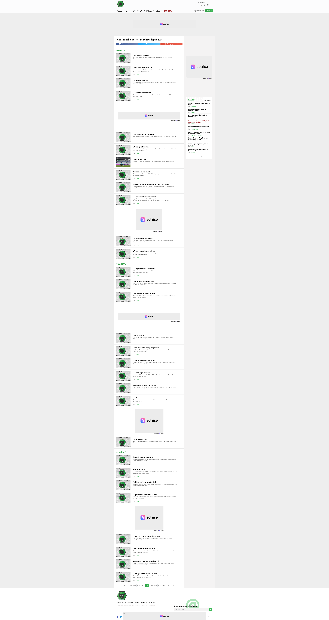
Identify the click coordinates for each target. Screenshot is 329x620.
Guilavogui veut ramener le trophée (145, 574)
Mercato (193, 112)
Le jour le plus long (139, 159)
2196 (163, 585)
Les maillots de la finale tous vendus (145, 197)
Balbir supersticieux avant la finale (145, 482)
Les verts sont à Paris (140, 439)
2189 (134, 585)
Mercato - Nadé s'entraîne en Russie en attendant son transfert (198, 150)
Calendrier (130, 602)
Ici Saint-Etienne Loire (129, 605)
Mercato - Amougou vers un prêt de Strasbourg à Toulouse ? (197, 110)
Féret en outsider (138, 335)
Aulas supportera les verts (142, 172)
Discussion (137, 10)
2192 (147, 585)
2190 (138, 585)
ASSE (146, 605)
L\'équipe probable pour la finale (144, 251)
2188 (130, 585)
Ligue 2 (193, 135)
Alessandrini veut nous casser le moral (146, 561)
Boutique (168, 10)
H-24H (135, 398)
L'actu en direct (206, 100)
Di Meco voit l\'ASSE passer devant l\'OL (146, 536)
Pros (138, 62)
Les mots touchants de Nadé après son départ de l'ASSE (197, 115)
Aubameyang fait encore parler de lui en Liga (198, 127)
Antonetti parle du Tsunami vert (143, 457)
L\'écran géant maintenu (141, 147)
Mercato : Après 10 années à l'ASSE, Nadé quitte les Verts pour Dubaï (198, 121)
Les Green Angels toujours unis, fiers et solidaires (198, 144)
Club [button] (159, 10)
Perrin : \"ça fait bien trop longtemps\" (146, 348)
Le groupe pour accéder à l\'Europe (145, 495)
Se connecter (199, 11)
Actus (128, 10)
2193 (151, 585)
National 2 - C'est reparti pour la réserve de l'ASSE (199, 104)
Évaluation (142, 602)
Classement (124, 602)
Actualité (119, 602)
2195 (159, 585)
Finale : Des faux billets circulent (144, 549)
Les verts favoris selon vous (142, 93)
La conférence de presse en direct (144, 294)
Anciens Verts (194, 118)
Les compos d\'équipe (140, 80)
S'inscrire (209, 10)
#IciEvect (148, 602)
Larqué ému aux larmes (141, 55)
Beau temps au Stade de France (143, 281)
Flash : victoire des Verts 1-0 (142, 68)
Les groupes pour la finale (141, 373)
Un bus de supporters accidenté (143, 134)
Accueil (120, 10)
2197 (168, 585)
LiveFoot (143, 605)
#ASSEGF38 (199, 135)
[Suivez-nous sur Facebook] (117, 617)
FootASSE (137, 605)
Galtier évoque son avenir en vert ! (144, 360)
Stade (192, 146)
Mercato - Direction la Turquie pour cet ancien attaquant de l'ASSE (198, 138)
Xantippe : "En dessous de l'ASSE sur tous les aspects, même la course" (199, 133)
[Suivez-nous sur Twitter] (121, 617)
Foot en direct (152, 605)
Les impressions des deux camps (144, 269)
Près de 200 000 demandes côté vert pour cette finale (151, 184)
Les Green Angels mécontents (143, 238)
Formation (193, 106)
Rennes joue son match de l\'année (144, 385)
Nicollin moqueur (139, 470)
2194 (155, 585)
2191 (142, 585)
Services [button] (149, 10)
